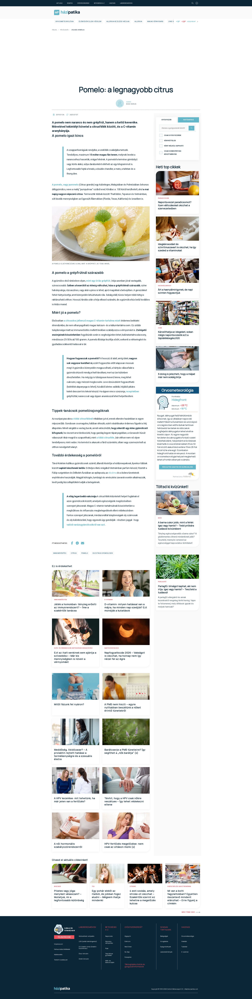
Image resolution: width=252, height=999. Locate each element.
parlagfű (162, 582)
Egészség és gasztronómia (179, 886)
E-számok (184, 952)
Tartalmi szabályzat (60, 960)
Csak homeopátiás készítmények (172, 152)
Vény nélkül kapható (174, 146)
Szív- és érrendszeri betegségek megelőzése (73, 648)
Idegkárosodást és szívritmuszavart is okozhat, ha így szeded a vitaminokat (177, 247)
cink (160, 328)
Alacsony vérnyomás (109, 942)
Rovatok (70, 3)
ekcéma (112, 472)
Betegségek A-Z (99, 3)
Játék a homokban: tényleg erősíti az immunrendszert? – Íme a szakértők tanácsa (75, 607)
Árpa (106, 948)
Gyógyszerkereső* (134, 927)
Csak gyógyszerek (172, 135)
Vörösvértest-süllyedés (86, 936)
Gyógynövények (165, 947)
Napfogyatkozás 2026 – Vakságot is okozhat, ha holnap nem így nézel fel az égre (124, 655)
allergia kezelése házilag (117, 21)
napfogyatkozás (111, 648)
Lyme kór (172, 21)
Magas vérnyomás (155, 21)
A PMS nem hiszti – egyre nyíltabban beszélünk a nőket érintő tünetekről (122, 707)
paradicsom (163, 198)
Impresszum (58, 944)
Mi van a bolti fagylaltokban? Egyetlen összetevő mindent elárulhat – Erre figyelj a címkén (182, 897)
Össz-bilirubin (83, 954)
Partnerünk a (178, 477)
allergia (138, 21)
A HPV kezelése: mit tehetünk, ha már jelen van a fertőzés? (74, 800)
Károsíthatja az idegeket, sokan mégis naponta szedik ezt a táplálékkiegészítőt (175, 335)
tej (93, 886)
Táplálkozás (64, 30)
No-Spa (127, 952)
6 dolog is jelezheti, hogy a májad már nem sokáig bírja (176, 375)
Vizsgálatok (164, 941)
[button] (88, 928)
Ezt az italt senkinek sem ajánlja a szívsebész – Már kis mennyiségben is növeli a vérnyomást (75, 657)
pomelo (84, 553)
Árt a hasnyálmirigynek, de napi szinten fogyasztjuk (175, 291)
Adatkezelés (58, 954)
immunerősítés (59, 553)
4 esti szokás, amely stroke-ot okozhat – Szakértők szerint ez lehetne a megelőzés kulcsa (143, 897)
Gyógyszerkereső (83, 3)
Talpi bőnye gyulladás (109, 954)
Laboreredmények (126, 3)
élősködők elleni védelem (90, 21)
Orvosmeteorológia (64, 21)
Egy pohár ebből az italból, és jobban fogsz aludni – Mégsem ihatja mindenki (106, 895)
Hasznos (112, 3)
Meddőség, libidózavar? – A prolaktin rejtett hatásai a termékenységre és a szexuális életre (73, 754)
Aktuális (59, 3)
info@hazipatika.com (191, 989)
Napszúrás (109, 936)
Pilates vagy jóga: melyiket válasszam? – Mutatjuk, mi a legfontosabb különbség (69, 895)
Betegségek (164, 936)
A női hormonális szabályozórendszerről (68, 845)
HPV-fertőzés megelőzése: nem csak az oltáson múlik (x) (123, 845)
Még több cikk (188, 912)
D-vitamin (108, 600)
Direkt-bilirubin (84, 959)
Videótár (184, 941)
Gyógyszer (166, 120)
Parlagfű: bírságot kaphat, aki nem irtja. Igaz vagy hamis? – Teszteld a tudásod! (177, 589)
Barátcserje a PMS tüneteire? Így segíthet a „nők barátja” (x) (124, 751)
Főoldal (54, 30)
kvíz (160, 518)
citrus (74, 553)
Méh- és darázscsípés (109, 961)
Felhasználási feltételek (62, 949)
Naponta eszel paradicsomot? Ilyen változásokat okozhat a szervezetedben (174, 205)
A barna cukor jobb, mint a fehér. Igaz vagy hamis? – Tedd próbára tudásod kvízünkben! (176, 525)
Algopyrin (128, 936)
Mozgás (57, 886)
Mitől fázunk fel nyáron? (69, 704)
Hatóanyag (188, 120)
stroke (133, 886)
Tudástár (184, 947)
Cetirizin (127, 941)
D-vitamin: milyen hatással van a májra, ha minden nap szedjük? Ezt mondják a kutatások (125, 607)
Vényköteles (170, 141)
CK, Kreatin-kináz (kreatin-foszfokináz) (88, 947)
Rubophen (128, 957)
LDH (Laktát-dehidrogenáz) (88, 941)
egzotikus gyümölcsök (103, 553)
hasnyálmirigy (164, 286)
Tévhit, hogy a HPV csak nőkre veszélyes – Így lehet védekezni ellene (124, 801)
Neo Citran (128, 947)
